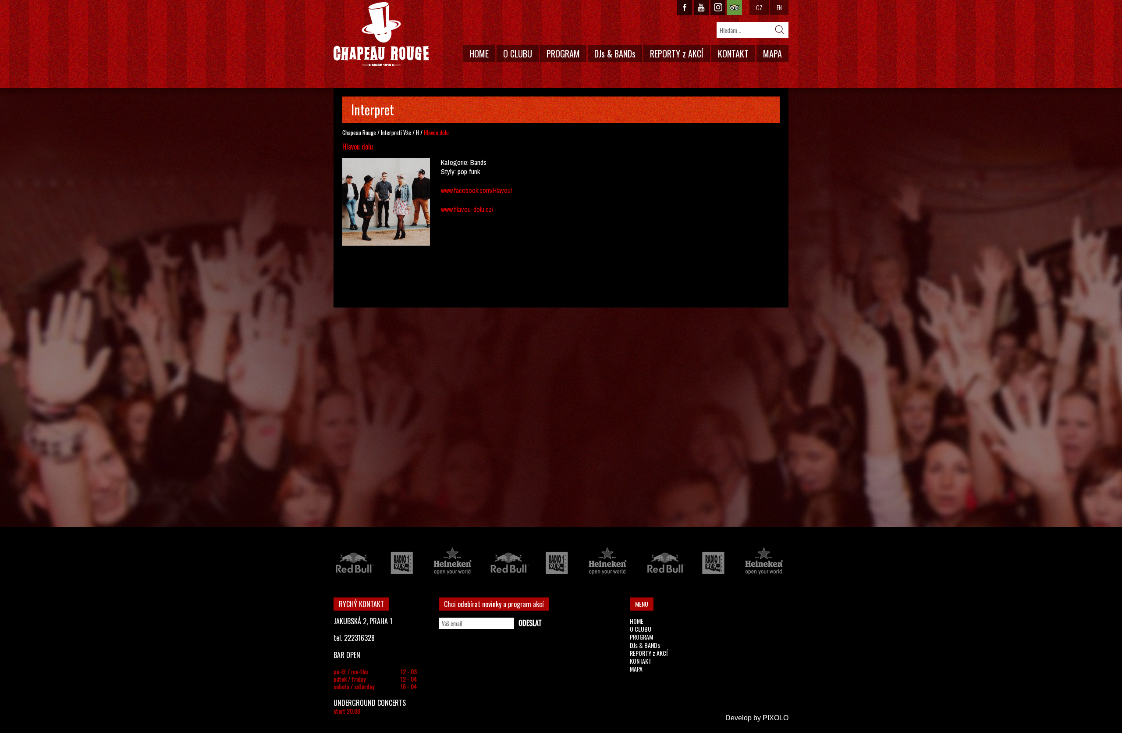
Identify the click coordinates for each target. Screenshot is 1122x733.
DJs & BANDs (615, 53)
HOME (479, 53)
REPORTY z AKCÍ (676, 53)
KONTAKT (733, 53)
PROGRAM (563, 53)
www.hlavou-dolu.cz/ (467, 209)
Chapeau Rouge (359, 132)
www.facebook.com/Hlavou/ (476, 190)
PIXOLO (775, 718)
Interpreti (391, 132)
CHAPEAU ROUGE (381, 34)
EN (779, 7)
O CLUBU (517, 53)
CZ (759, 7)
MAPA (772, 53)
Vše (407, 132)
